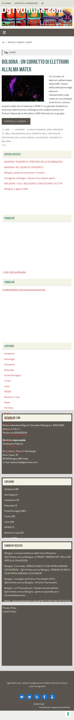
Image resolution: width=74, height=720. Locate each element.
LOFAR (23, 137)
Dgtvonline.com (10, 137)
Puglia (7, 413)
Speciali (8, 424)
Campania (9, 364)
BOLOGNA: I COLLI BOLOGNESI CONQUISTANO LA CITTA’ (33, 183)
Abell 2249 (10, 133)
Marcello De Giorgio (37, 137)
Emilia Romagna (38, 129)
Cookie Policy (9, 611)
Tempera (54, 707)
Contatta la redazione (26, 3)
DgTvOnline (54, 133)
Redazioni (58, 129)
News (49, 129)
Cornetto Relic (39, 133)
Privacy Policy (10, 607)
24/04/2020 (20, 129)
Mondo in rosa (11, 397)
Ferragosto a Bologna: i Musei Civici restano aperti (29, 178)
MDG (7, 129)
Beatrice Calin (23, 133)
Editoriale (9, 370)
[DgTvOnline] (22, 697)
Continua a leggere (15, 121)
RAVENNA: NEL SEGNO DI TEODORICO (23, 167)
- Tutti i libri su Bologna (14, 272)
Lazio (7, 386)
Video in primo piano (15, 451)
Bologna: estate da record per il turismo (24, 172)
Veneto (8, 440)
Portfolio (8, 407)
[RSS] (37, 697)
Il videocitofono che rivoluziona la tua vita (24, 289)
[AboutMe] (52, 697)
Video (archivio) (12, 445)
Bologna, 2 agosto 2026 (16, 188)
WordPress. (66, 707)
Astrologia (9, 359)
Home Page (38, 704)
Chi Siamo (6, 3)
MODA (7, 391)
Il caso (7, 380)
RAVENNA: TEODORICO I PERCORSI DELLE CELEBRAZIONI (33, 161)
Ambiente (9, 353)
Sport (7, 429)
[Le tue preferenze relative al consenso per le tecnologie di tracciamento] (68, 714)
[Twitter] (29, 697)
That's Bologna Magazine (17, 435)
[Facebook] (44, 697)
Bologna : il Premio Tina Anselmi (41, 582)
